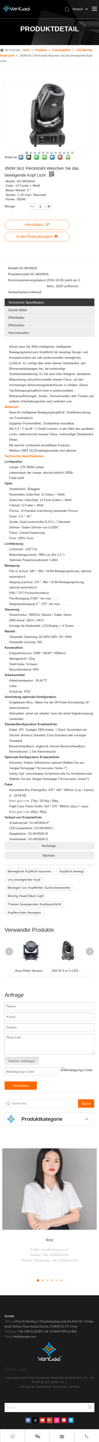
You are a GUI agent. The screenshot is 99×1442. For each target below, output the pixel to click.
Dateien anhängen (21, 1061)
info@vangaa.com (24, 1336)
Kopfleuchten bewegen (24, 912)
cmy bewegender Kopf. (24, 879)
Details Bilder (17, 310)
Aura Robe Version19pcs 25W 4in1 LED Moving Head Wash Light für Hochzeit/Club (31, 970)
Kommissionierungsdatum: (27, 280)
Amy (49, 1239)
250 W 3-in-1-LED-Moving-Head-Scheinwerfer (68, 970)
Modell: (13, 268)
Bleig (76, 1386)
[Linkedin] (71, 1420)
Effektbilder (16, 317)
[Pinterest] (64, 1420)
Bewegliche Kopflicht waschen (29, 871)
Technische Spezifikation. (26, 302)
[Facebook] (28, 1420)
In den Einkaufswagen (34, 236)
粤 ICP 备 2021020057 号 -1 (49, 1382)
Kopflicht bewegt (72, 871)
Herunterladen (18, 333)
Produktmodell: (19, 274)
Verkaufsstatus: (19, 292)
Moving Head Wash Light (26, 896)
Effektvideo (16, 325)
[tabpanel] (49, 1210)
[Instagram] (57, 1420)
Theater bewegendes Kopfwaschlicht (34, 904)
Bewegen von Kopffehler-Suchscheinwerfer (39, 887)
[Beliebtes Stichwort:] (89, 1407)
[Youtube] (42, 1420)
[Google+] (49, 1420)
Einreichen (21, 1085)
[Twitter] (35, 1420)
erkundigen (34, 224)
